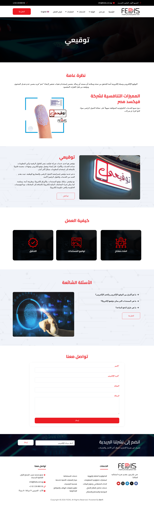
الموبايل (116, 386)
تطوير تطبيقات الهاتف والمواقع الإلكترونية (65, 489)
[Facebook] (136, 483)
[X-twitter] (131, 483)
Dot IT (101, 499)
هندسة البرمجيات (70, 483)
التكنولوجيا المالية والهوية (97, 476)
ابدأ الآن (65, 196)
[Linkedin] (127, 483)
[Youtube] (118, 483)
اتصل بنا (22, 11)
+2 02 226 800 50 (19, 3)
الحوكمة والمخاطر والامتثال (96, 491)
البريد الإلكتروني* (113, 376)
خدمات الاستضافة (70, 476)
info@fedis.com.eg (105, 3)
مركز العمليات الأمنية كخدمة (66, 479)
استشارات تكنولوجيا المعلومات (95, 479)
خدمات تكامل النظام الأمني (96, 487)
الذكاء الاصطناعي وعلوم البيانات (95, 483)
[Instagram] (123, 483)
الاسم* (117, 366)
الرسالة (116, 396)
